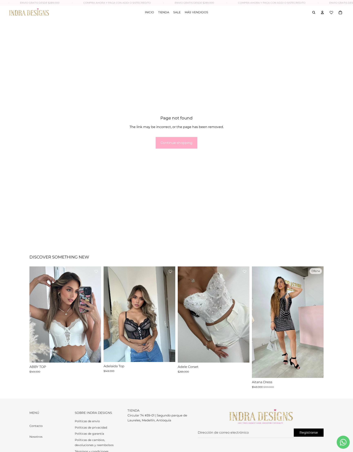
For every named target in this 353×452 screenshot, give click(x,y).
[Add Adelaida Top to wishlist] (170, 271)
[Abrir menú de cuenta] (322, 12)
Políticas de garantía (89, 433)
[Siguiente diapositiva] (95, 314)
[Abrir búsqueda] (313, 12)
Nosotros (35, 437)
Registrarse (308, 432)
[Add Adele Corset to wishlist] (244, 271)
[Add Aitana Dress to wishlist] (319, 271)
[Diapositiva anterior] (35, 314)
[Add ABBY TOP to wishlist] (96, 271)
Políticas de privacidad (91, 427)
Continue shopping (176, 143)
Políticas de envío (87, 421)
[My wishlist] (331, 12)
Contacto (36, 426)
